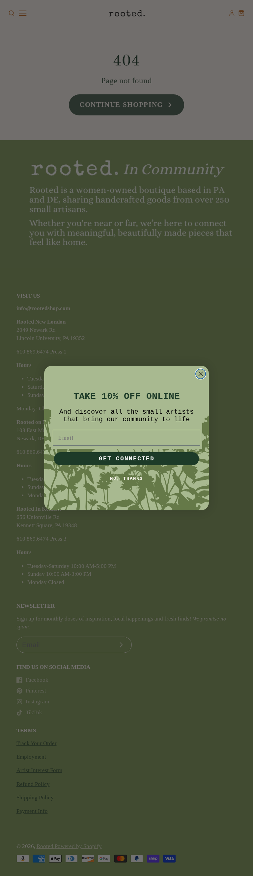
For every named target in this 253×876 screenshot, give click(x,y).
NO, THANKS (126, 478)
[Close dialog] (201, 374)
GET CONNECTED (127, 458)
